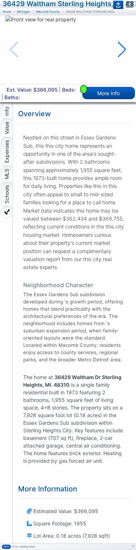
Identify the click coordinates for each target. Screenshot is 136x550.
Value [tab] (7, 128)
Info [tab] (7, 111)
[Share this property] (118, 5)
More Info (101, 91)
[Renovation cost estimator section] (7, 212)
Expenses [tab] (7, 151)
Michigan (23, 11)
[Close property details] (129, 4)
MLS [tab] (7, 174)
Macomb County (48, 11)
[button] (122, 50)
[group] (68, 50)
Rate (6, 546)
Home (7, 11)
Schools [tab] (7, 194)
